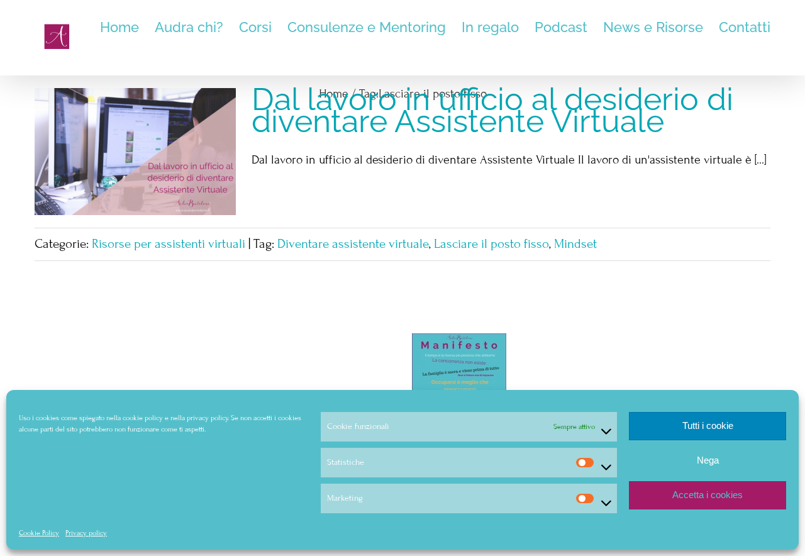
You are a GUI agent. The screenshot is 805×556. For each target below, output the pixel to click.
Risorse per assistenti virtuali (168, 244)
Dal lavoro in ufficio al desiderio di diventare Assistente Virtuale (492, 110)
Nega (708, 460)
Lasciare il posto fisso (491, 244)
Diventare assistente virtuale (353, 244)
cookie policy (143, 417)
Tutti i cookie (707, 425)
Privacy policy (86, 532)
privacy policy (207, 417)
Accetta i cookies (707, 494)
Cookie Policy (39, 532)
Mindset (575, 244)
